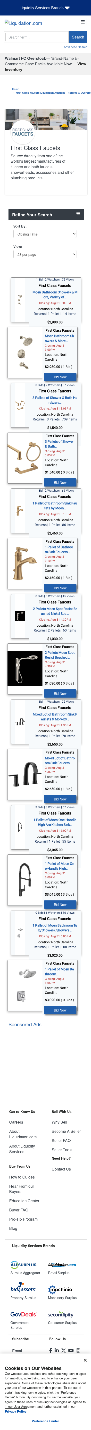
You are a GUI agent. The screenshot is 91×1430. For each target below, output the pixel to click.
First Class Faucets (55, 285)
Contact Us (61, 1169)
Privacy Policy (15, 1411)
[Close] (85, 1360)
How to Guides (22, 1177)
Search (78, 37)
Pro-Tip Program (23, 1219)
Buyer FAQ (18, 1210)
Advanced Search (75, 47)
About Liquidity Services (22, 1148)
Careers (16, 1122)
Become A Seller (66, 1131)
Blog (13, 1228)
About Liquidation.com (23, 1134)
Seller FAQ (61, 1140)
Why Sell (59, 1122)
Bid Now (60, 376)
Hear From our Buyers (21, 1188)
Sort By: (20, 226)
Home (15, 89)
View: (17, 246)
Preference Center (45, 1421)
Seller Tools (62, 1149)
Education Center (24, 1200)
